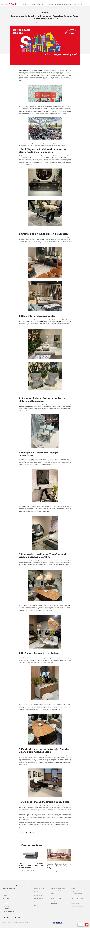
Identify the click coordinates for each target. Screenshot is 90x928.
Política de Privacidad (77, 896)
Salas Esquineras (38, 891)
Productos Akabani (56, 891)
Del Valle (6, 906)
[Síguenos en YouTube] (19, 917)
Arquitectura (45, 12)
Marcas (52, 893)
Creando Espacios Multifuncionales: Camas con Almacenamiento (31, 865)
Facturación (74, 901)
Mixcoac (6, 908)
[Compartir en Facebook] (26, 832)
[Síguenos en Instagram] (11, 917)
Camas (36, 905)
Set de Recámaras (39, 902)
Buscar (73, 888)
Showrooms (67, 4)
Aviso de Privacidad (76, 893)
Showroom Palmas (9, 911)
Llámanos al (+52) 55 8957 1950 (45, 0)
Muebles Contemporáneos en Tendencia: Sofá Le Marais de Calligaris (59, 866)
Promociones (54, 896)
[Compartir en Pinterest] (33, 832)
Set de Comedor (38, 898)
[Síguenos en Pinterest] (15, 917)
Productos (25, 4)
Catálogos (53, 901)
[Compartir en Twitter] (30, 832)
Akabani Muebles (47, 106)
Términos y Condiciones (77, 898)
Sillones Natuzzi (38, 895)
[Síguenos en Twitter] (8, 917)
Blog (52, 906)
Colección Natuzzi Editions (58, 888)
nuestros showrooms (24, 824)
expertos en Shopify (23, 922)
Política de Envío (75, 903)
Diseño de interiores (56, 898)
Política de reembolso (77, 906)
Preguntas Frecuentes (77, 891)
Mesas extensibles (39, 888)
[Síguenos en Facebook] (4, 917)
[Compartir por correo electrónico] (37, 832)
